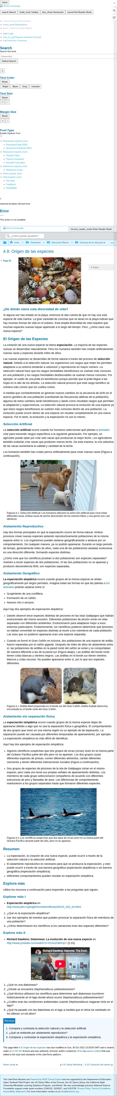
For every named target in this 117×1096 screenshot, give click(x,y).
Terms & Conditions (101, 1088)
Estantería (35, 242)
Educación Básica (60, 242)
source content (93, 1051)
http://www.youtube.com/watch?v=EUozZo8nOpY (37, 943)
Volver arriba (9, 1064)
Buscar (8, 236)
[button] (11, 184)
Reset (5, 82)
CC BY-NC (17, 1051)
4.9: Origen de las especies (32, 1047)
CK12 (79, 1051)
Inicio (17, 242)
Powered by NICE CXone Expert (46, 1079)
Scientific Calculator (15, 162)
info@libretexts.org (69, 1091)
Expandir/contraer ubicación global (112, 242)
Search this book (8, 51)
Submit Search (9, 61)
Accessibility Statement (14, 1091)
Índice (96, 267)
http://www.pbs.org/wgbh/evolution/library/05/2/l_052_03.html (44, 906)
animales (104, 429)
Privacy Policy (83, 1088)
